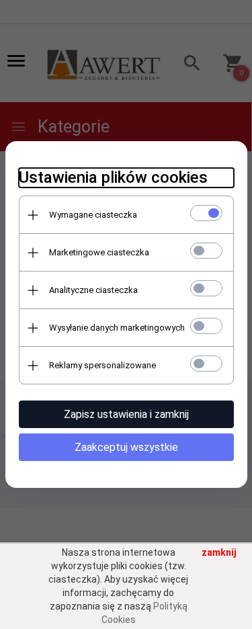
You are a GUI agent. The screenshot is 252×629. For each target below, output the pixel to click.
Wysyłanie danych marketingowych (117, 328)
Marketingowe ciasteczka (99, 252)
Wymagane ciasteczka (93, 215)
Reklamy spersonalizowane (102, 365)
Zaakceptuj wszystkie (126, 447)
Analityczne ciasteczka (93, 290)
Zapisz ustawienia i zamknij (126, 414)
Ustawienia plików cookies (113, 177)
